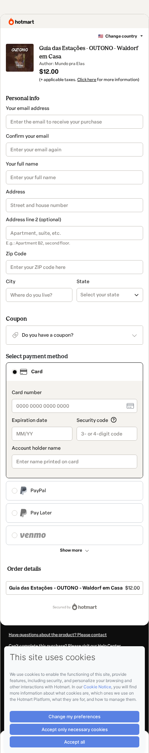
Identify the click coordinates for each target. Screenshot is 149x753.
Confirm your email (27, 136)
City (10, 282)
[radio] (14, 372)
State (83, 282)
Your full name (22, 164)
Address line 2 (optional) (33, 220)
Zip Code (16, 254)
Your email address (27, 108)
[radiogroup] (74, 453)
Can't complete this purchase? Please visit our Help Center (65, 645)
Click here (86, 79)
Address (15, 192)
